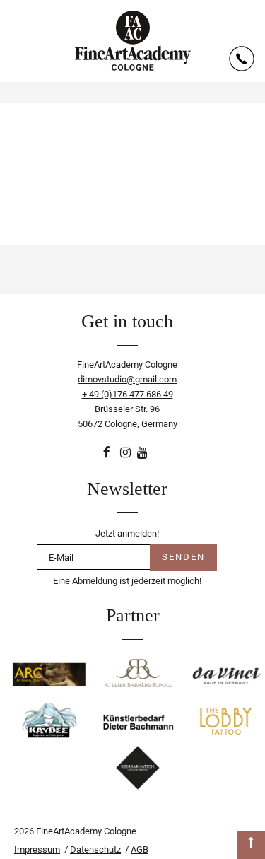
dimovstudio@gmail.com (127, 379)
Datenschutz (95, 849)
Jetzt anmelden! (127, 533)
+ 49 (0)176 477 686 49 (127, 394)
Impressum (37, 849)
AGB (139, 849)
